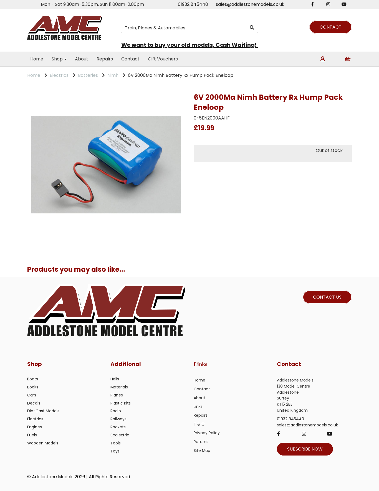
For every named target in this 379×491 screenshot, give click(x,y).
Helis (114, 379)
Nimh (112, 75)
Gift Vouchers (163, 59)
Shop (58, 59)
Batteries (88, 75)
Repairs (105, 59)
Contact (130, 59)
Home (36, 59)
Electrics (59, 75)
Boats (32, 379)
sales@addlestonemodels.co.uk (250, 4)
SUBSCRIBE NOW (305, 449)
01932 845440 (193, 4)
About (81, 59)
